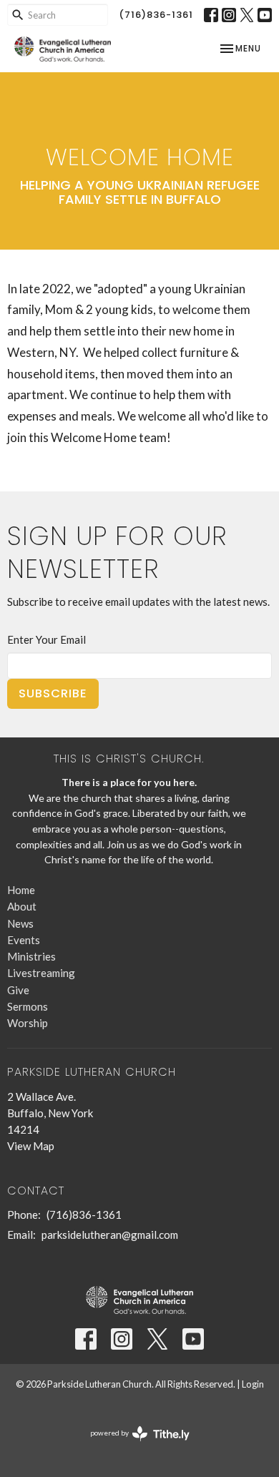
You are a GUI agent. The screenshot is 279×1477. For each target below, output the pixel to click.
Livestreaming (41, 972)
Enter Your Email (46, 639)
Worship (27, 1022)
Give (18, 989)
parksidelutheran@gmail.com (109, 1234)
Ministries (31, 956)
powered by (132, 1445)
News (20, 923)
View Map (30, 1145)
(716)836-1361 (156, 14)
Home (21, 889)
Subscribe (53, 693)
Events (23, 939)
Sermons (27, 1006)
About (21, 906)
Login (253, 1384)
